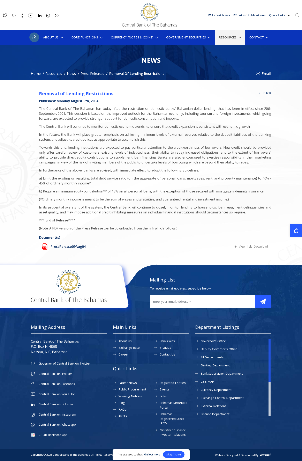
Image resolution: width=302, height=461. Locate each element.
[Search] (297, 15)
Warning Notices (130, 396)
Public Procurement (132, 389)
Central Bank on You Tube (57, 394)
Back (267, 93)
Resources (227, 37)
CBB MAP (207, 381)
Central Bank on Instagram (57, 414)
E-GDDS (165, 347)
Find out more (152, 454)
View (242, 246)
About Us (51, 37)
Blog (122, 403)
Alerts (123, 416)
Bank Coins (167, 341)
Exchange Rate (129, 347)
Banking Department (215, 365)
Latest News (220, 15)
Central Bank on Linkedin (56, 404)
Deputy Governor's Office (219, 349)
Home (34, 37)
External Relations (213, 406)
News (71, 73)
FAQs (122, 409)
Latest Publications (251, 15)
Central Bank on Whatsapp (57, 424)
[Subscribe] (263, 301)
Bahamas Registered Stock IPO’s (172, 418)
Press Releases (92, 73)
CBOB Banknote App (53, 435)
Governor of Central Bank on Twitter (64, 363)
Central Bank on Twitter (55, 374)
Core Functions (84, 37)
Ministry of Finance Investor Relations (173, 432)
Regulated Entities (173, 383)
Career (123, 354)
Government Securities (186, 37)
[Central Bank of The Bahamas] (149, 25)
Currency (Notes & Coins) (132, 37)
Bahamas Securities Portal (173, 405)
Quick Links (277, 15)
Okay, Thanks (173, 454)
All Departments (212, 357)
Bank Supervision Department (222, 373)
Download (260, 246)
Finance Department (215, 414)
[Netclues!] (265, 454)
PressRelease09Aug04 (68, 246)
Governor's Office (213, 341)
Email (266, 73)
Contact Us (167, 354)
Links (163, 396)
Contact (256, 37)
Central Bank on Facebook (57, 384)
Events (164, 389)
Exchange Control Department (222, 398)
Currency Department (216, 390)
